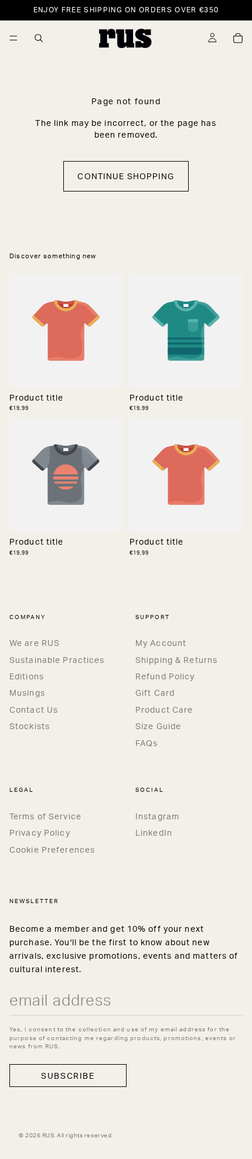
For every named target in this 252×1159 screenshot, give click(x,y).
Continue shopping (125, 176)
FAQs (146, 743)
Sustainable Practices (57, 660)
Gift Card (155, 693)
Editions (26, 676)
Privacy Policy (39, 832)
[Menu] (13, 38)
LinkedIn (153, 832)
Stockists (29, 726)
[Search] (39, 38)
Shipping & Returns (176, 660)
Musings (27, 693)
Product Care (164, 709)
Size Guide (158, 726)
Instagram (157, 816)
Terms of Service (45, 816)
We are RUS (34, 643)
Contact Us (33, 709)
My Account (160, 643)
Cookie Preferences (52, 849)
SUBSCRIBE (67, 1076)
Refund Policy (165, 676)
